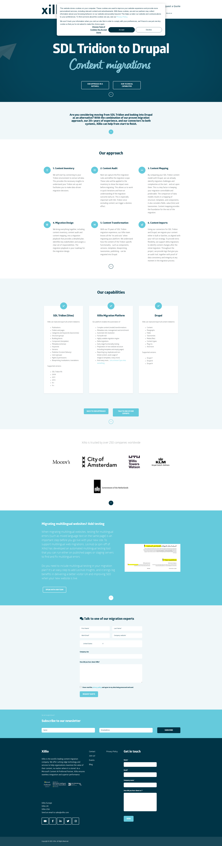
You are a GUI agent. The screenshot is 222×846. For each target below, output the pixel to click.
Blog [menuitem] (91, 765)
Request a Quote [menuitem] (171, 6)
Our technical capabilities (127, 85)
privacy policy (97, 687)
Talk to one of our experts (126, 412)
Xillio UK (45, 806)
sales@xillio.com (62, 813)
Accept (121, 30)
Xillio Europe (47, 803)
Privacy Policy (122, 17)
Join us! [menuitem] (92, 756)
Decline (149, 30)
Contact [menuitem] (92, 752)
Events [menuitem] (91, 760)
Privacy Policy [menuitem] (112, 752)
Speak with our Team (54, 590)
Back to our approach (96, 411)
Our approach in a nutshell (95, 85)
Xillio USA (46, 809)
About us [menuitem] (169, 13)
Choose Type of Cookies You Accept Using (98, 29)
